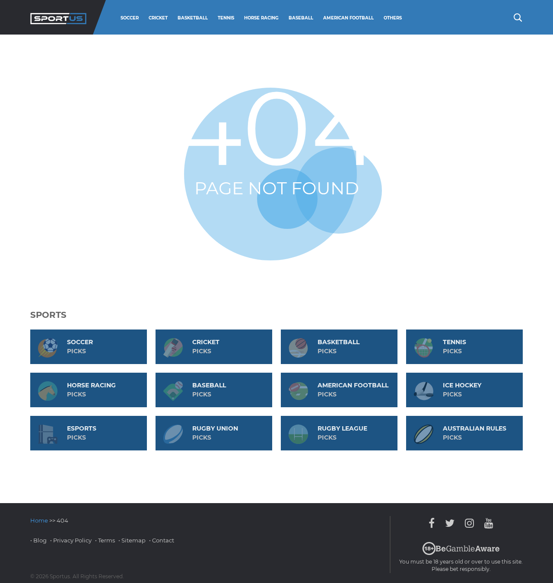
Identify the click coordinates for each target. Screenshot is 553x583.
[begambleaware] (461, 553)
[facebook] (434, 523)
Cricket (158, 18)
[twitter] (450, 523)
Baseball (301, 18)
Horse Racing (261, 18)
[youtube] (486, 523)
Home (39, 520)
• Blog (38, 540)
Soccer (130, 18)
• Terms (105, 540)
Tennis (226, 18)
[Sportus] (58, 17)
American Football (348, 18)
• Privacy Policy (71, 540)
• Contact (161, 540)
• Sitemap (132, 540)
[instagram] (469, 523)
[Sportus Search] (517, 16)
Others (393, 18)
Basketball (193, 18)
